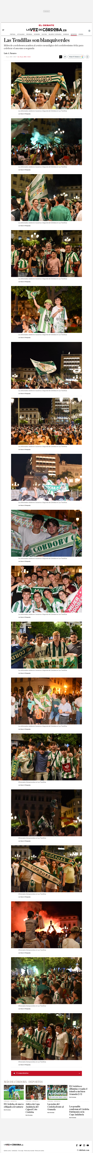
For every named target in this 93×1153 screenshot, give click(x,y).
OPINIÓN (81, 34)
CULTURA (44, 34)
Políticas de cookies (39, 1150)
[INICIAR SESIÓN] (89, 31)
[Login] (89, 31)
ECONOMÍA (37, 34)
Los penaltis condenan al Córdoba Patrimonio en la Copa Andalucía (79, 1110)
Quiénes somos (7, 1150)
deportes (74, 34)
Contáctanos (14, 1150)
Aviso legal (20, 1150)
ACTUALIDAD (20, 34)
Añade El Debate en (75, 57)
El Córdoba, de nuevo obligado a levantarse (14, 1105)
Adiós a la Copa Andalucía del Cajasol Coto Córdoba (33, 1108)
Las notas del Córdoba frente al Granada (55, 1107)
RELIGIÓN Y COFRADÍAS (55, 34)
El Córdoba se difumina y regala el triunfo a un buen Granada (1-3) (78, 1090)
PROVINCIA (29, 34)
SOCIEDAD (66, 34)
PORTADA (12, 34)
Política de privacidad (29, 1150)
